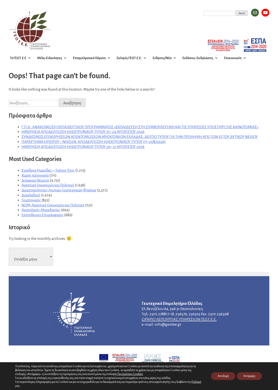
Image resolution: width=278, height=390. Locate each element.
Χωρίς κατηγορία (35, 175)
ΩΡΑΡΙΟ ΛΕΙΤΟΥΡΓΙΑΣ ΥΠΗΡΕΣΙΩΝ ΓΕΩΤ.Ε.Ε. (179, 319)
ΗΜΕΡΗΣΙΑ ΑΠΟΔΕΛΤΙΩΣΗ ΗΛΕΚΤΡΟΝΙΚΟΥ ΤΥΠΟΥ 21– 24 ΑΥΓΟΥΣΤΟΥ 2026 (83, 132)
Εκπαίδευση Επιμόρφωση (42, 215)
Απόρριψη (249, 376)
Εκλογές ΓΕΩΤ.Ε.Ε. (129, 58)
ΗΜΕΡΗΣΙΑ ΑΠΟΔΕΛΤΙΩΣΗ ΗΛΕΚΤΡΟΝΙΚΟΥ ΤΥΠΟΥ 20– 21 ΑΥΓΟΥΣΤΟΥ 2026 (83, 147)
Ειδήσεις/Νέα (162, 58)
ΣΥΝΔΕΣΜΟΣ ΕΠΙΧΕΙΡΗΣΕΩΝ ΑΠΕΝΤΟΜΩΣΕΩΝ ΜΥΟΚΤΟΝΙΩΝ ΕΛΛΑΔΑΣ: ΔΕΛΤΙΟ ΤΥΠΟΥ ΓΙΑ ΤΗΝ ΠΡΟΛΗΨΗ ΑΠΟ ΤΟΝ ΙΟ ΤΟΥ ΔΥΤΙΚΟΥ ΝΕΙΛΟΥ (140, 137)
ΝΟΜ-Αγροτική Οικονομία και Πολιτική (53, 205)
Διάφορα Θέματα (35, 180)
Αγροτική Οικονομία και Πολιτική (48, 185)
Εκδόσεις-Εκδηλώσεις (197, 58)
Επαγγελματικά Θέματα (89, 58)
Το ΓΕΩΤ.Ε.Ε (18, 58)
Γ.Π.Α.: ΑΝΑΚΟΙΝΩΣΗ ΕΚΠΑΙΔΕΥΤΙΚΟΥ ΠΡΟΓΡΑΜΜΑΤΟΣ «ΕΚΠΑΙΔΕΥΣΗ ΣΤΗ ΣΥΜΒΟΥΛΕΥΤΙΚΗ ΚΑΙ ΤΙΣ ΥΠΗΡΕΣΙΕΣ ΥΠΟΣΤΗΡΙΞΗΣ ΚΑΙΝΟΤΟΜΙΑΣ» (140, 127)
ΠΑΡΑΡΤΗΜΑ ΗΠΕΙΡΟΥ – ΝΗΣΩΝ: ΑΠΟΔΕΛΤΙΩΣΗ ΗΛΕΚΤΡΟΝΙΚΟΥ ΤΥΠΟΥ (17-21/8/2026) (94, 142)
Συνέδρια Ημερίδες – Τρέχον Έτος (48, 170)
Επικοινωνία (233, 58)
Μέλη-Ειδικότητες (49, 58)
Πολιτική (196, 381)
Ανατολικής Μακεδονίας (41, 210)
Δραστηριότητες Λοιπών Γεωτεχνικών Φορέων (59, 190)
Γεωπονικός (31, 200)
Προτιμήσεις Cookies (130, 374)
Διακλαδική (31, 195)
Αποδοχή (223, 376)
